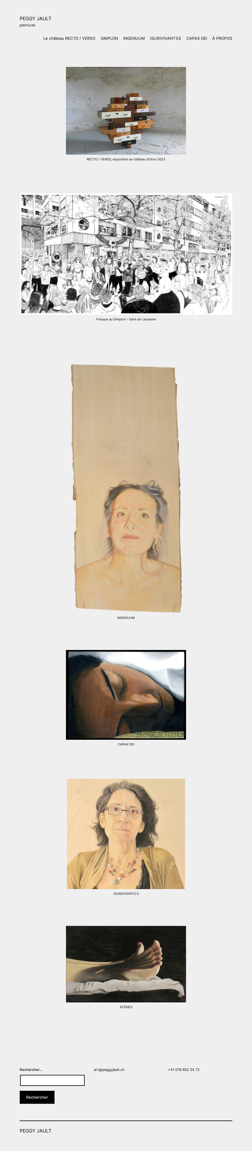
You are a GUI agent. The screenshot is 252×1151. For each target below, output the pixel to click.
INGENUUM (134, 38)
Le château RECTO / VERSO (69, 38)
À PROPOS (222, 38)
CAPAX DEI (196, 38)
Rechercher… (31, 1070)
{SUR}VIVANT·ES (165, 38)
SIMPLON (109, 38)
